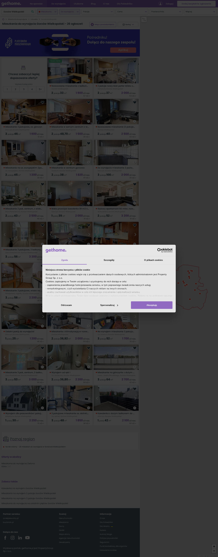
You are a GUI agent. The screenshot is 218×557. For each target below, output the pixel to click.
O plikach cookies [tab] (153, 260)
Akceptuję (152, 305)
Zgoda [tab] (64, 260)
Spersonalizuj (107, 305)
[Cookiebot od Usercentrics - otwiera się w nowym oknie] (159, 250)
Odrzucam (66, 305)
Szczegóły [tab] (109, 260)
